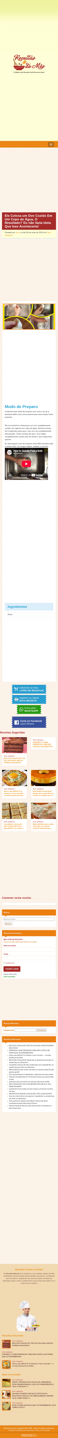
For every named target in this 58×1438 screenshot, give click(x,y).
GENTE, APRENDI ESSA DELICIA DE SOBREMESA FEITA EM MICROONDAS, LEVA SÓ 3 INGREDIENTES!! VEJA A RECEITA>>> (33, 1384)
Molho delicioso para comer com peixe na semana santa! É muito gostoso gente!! (43, 826)
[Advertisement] (29, 27)
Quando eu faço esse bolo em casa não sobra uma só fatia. (29, 1082)
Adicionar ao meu (31, 689)
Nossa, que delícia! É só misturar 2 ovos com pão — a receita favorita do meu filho (14, 793)
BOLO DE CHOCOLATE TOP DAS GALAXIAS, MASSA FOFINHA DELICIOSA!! (14, 760)
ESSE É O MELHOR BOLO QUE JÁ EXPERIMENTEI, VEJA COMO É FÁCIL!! (34, 1406)
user (17, 232)
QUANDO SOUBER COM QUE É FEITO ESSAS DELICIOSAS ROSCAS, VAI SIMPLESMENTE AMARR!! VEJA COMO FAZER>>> (33, 1396)
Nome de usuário (10, 946)
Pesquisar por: (9, 1030)
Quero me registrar (9, 976)
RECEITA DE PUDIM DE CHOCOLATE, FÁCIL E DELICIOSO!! (30, 1094)
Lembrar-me (9, 963)
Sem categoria (9, 756)
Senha (6, 954)
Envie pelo (31, 709)
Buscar (8, 924)
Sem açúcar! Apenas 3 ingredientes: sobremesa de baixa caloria (31, 1074)
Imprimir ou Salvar (29, 699)
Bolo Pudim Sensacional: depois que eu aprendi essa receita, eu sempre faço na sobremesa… (43, 793)
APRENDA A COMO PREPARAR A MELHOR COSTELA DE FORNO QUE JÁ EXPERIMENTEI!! (43, 744)
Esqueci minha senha (10, 974)
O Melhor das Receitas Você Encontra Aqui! (29, 72)
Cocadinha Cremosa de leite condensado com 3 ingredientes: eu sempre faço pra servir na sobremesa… (13, 826)
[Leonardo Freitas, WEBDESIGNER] (29, 1435)
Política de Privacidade (42, 1430)
